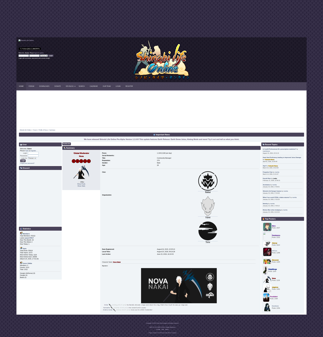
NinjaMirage (272, 269)
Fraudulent (273, 296)
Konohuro (275, 306)
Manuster (275, 260)
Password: (23, 156)
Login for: (24, 158)
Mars (274, 226)
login (35, 53)
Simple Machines (170, 327)
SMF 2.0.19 (153, 327)
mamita (277, 172)
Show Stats (81, 186)
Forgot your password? (27, 163)
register (41, 53)
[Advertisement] (89, 19)
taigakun (275, 287)
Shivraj (274, 243)
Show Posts (81, 184)
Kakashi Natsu (269, 159)
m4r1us (274, 251)
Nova (274, 278)
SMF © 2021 (161, 327)
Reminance (276, 235)
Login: (25, 153)
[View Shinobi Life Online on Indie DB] (26, 40)
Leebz (275, 178)
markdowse (266, 151)
